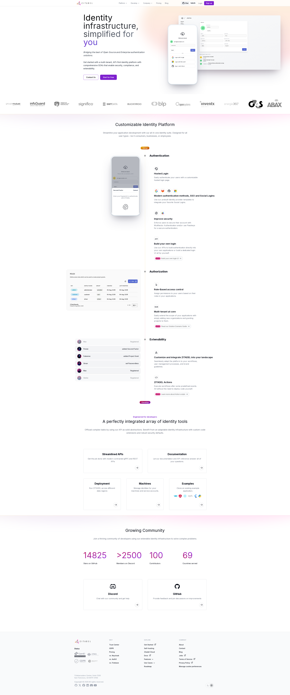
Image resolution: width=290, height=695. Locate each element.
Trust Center (114, 645)
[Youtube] (95, 685)
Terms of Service (185, 659)
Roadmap (148, 666)
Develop (134, 3)
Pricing (158, 3)
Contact (182, 648)
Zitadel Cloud (149, 652)
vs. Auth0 (113, 659)
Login (200, 3)
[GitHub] (76, 685)
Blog (166, 3)
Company (146, 3)
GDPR (111, 648)
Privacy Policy (184, 663)
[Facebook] (83, 685)
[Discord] (91, 685)
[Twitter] (80, 685)
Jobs (181, 656)
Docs (146, 656)
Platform (122, 3)
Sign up (209, 3)
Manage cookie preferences (190, 666)
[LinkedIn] (87, 685)
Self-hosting (149, 648)
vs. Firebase (114, 663)
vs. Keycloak (114, 656)
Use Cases (148, 663)
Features (147, 659)
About (181, 645)
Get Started (148, 645)
